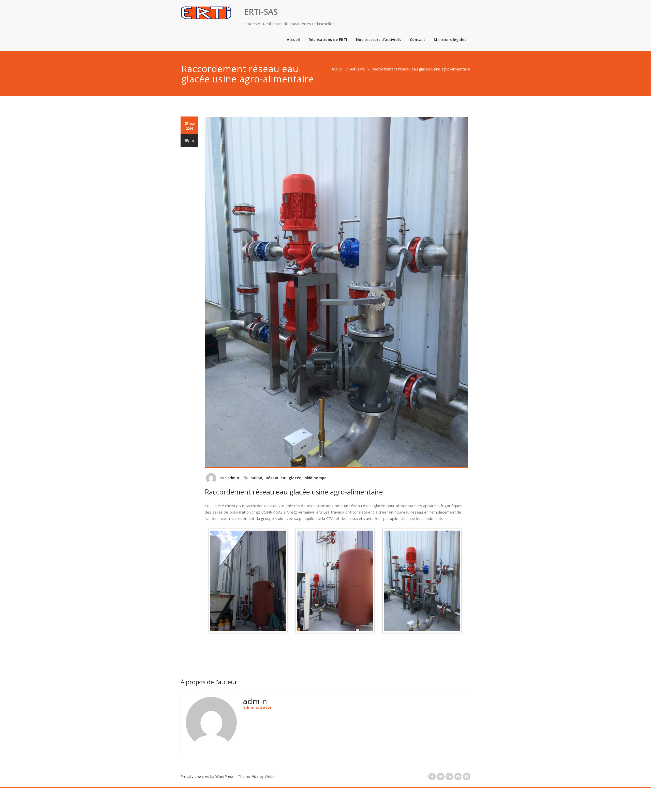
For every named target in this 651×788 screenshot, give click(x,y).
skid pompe (316, 477)
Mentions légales (450, 39)
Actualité (357, 68)
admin (233, 477)
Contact (417, 39)
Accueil (293, 39)
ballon (256, 477)
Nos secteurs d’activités (378, 39)
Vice (255, 776)
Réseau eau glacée (283, 477)
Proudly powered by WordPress (207, 776)
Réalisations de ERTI (328, 39)
